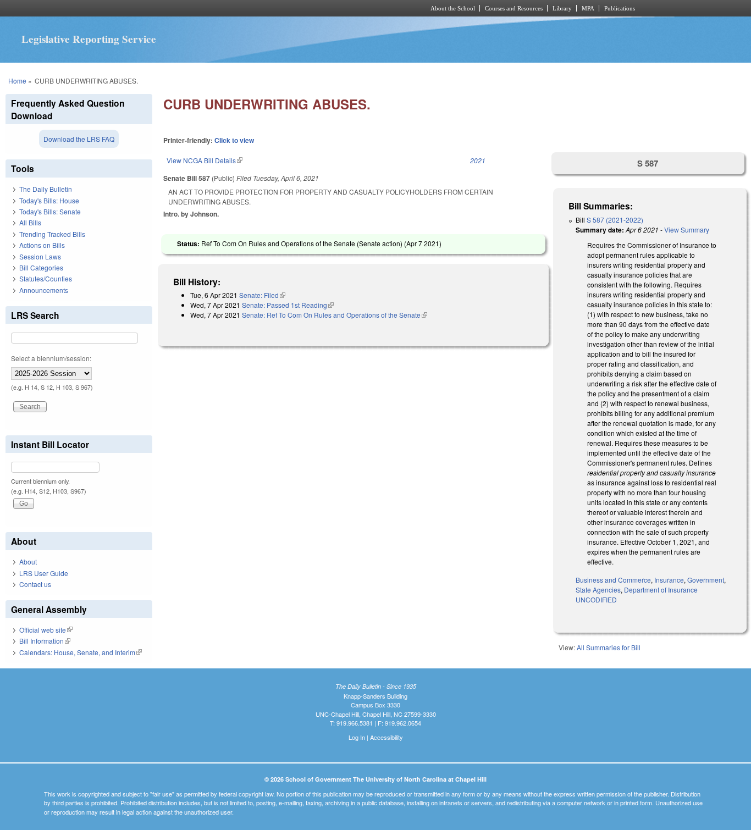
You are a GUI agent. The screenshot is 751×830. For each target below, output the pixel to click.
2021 (477, 160)
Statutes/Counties (45, 278)
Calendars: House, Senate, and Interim (80, 652)
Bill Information (44, 640)
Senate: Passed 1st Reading (288, 304)
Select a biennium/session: (51, 358)
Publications (619, 8)
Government (705, 579)
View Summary (686, 229)
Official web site (46, 629)
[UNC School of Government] (230, 8)
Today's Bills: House (49, 200)
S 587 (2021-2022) (615, 219)
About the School (452, 8)
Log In (357, 737)
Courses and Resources (514, 8)
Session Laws (40, 256)
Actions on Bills (42, 245)
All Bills (30, 222)
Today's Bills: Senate (50, 211)
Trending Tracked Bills (52, 234)
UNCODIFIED (596, 599)
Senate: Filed (262, 295)
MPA (588, 8)
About (28, 561)
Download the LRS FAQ (78, 138)
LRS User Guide (43, 573)
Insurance (669, 579)
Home (17, 80)
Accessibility (386, 737)
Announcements (43, 290)
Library (562, 8)
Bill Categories (41, 267)
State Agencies (598, 589)
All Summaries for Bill (608, 647)
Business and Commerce (613, 579)
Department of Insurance (661, 589)
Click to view (234, 140)
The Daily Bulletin (45, 188)
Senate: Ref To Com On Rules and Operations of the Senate (334, 314)
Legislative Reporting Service (88, 39)
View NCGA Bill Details (204, 160)
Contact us (35, 584)
